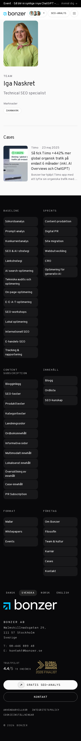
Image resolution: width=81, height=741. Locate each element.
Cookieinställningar (18, 715)
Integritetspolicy (45, 710)
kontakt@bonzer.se (25, 651)
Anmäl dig (67, 3)
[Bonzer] (14, 13)
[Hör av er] (37, 13)
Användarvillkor (15, 710)
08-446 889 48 (22, 646)
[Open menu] (74, 13)
